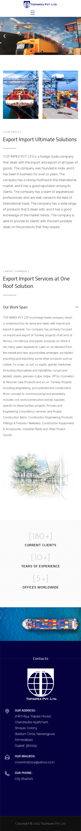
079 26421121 (24, 779)
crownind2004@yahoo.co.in (34, 762)
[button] (4, 35)
